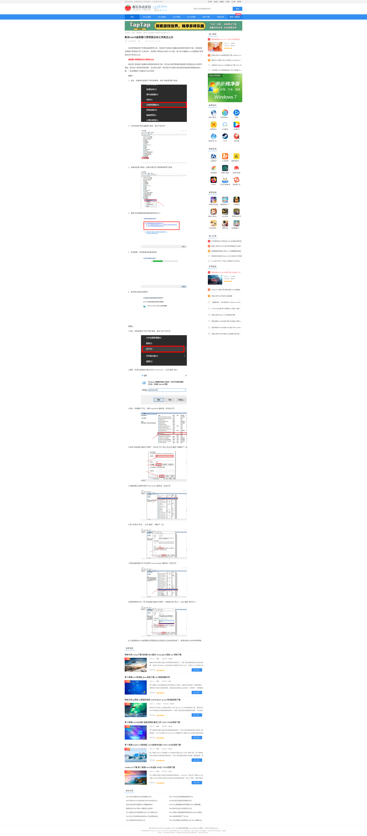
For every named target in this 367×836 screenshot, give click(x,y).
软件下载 (206, 17)
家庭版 (239, 1)
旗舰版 (222, 1)
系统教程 (139, 33)
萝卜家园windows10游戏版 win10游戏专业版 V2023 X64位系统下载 (153, 745)
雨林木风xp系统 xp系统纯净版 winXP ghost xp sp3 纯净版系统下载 (153, 700)
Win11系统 (147, 17)
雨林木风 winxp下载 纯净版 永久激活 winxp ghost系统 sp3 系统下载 (153, 655)
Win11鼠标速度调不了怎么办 (178, 816)
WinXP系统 (191, 17)
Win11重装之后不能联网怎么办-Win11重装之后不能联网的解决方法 (148, 812)
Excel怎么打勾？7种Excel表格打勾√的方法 (224, 261)
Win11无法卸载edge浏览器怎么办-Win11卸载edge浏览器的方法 (190, 820)
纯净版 (210, 1)
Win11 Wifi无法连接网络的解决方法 (181, 797)
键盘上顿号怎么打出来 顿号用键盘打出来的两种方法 (225, 246)
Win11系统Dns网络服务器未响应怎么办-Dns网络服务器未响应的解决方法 (193, 812)
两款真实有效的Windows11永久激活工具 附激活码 (225, 256)
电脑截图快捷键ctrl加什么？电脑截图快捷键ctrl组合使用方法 (225, 251)
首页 (132, 17)
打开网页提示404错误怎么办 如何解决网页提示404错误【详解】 (225, 241)
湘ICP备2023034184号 (156, 828)
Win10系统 (162, 17)
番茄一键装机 (235, 17)
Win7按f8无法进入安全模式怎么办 (180, 808)
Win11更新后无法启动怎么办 (135, 820)
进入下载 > (197, 670)
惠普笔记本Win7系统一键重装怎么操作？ (140, 808)
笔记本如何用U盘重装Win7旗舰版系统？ (139, 804)
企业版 (233, 1)
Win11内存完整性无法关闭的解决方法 (138, 797)
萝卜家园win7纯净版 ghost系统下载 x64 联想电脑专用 (147, 677)
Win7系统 (176, 17)
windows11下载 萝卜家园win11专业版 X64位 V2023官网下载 (150, 767)
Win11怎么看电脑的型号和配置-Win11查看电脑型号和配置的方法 (191, 804)
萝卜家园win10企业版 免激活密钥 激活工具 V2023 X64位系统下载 (152, 722)
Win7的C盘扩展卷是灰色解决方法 (180, 800)
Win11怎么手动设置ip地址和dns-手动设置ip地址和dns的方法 (146, 816)
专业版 (228, 1)
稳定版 (216, 1)
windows (154, 563)
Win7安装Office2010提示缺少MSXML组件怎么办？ (143, 800)
